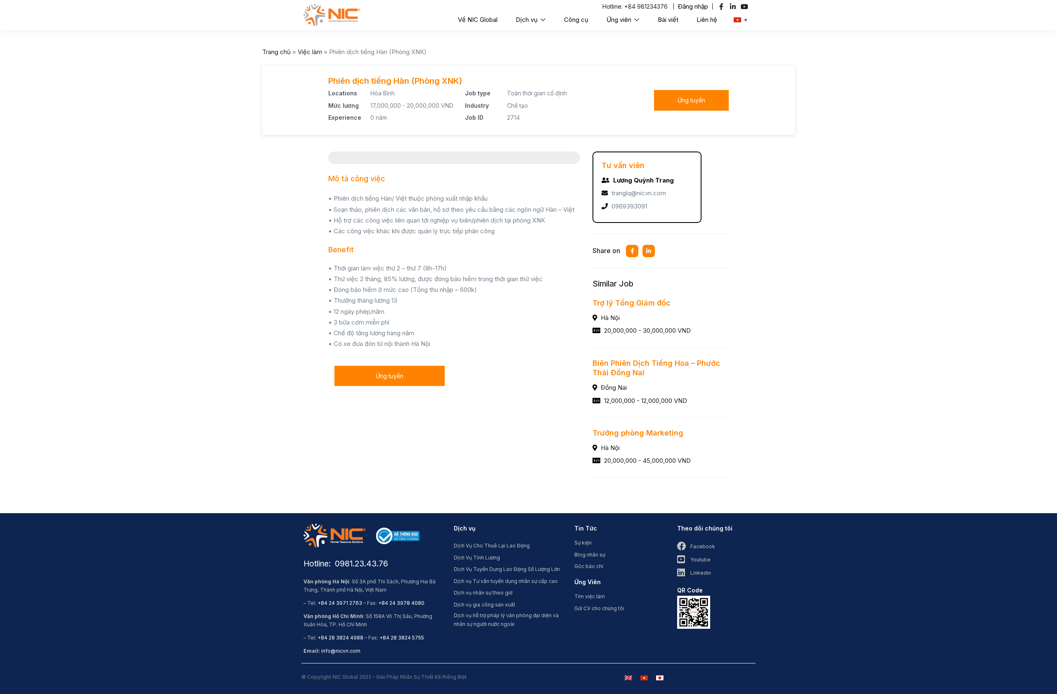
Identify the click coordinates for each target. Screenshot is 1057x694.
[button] (693, 6)
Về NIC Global (478, 20)
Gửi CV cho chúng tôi (599, 608)
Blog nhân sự (589, 555)
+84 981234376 (646, 6)
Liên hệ (707, 20)
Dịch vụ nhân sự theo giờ (483, 593)
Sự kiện (583, 543)
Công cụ (576, 20)
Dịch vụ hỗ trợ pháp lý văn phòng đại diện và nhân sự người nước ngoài (506, 619)
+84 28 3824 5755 (401, 638)
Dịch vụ (527, 20)
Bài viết (668, 20)
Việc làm (310, 52)
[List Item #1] (722, 6)
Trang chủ (276, 52)
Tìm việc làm (589, 596)
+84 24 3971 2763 (340, 603)
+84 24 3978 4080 (401, 603)
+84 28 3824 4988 (340, 638)
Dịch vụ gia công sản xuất (484, 605)
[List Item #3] (745, 6)
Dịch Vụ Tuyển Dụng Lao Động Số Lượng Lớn (507, 569)
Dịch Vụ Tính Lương (477, 557)
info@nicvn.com (340, 651)
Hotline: (613, 6)
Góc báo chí (588, 566)
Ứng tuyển (691, 100)
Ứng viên (620, 20)
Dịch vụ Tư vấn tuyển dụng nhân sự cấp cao (506, 581)
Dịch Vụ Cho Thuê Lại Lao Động (492, 545)
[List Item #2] (734, 6)
